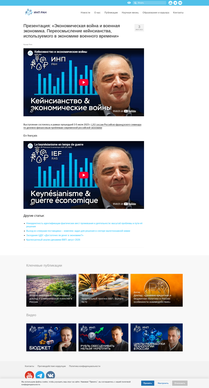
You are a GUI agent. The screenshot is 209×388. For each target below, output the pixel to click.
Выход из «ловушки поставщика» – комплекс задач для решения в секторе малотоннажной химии (78, 231)
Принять (147, 383)
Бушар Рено (27, 44)
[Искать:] (149, 3)
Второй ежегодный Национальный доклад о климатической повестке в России (50, 298)
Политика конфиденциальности (84, 366)
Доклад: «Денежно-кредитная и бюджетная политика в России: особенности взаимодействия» (152, 298)
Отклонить (179, 383)
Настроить (163, 383)
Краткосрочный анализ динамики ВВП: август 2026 (53, 240)
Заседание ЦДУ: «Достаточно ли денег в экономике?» (54, 235)
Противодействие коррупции (52, 366)
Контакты (29, 366)
